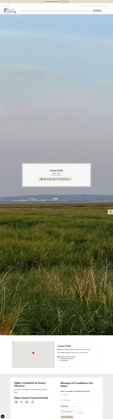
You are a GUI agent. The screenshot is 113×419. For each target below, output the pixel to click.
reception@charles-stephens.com (102, 5)
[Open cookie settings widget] (2, 416)
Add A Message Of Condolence (56, 179)
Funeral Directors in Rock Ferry (66, 358)
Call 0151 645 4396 (63, 360)
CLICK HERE (63, 1)
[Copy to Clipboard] (33, 402)
